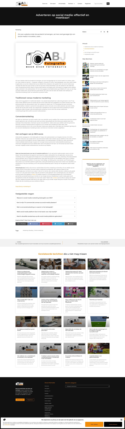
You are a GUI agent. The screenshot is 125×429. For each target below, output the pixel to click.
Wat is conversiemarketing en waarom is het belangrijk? (46, 207)
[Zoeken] (108, 3)
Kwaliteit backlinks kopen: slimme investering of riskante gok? (49, 408)
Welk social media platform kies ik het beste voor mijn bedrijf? (46, 211)
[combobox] (100, 3)
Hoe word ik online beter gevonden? (48, 329)
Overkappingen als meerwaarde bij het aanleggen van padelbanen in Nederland (98, 131)
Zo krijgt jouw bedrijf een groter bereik (26, 329)
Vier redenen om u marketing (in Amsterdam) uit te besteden (26, 356)
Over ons (44, 3)
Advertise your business (96, 299)
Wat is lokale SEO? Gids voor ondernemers (25, 300)
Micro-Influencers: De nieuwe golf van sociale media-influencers (73, 301)
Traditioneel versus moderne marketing (93, 46)
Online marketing (38, 230)
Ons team (53, 3)
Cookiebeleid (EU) (49, 395)
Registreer (88, 3)
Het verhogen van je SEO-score (91, 52)
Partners (70, 3)
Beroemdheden (48, 398)
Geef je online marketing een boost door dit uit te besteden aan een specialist (49, 301)
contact (55, 177)
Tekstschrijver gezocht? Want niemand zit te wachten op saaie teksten (74, 273)
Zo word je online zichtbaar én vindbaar (73, 356)
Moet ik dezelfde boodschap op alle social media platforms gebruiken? (46, 216)
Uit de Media (62, 3)
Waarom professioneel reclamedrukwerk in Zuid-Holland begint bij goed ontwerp (26, 273)
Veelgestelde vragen (89, 54)
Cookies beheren (113, 424)
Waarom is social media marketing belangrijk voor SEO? (46, 198)
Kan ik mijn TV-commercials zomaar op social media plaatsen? (46, 202)
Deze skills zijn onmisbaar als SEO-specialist (73, 329)
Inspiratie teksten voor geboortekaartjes (95, 356)
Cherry (34, 174)
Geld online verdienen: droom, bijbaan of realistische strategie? (49, 415)
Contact (80, 3)
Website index (48, 403)
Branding (31, 230)
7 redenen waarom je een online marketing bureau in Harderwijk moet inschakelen (50, 357)
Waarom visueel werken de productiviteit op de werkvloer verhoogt (97, 65)
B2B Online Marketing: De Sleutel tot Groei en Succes (98, 272)
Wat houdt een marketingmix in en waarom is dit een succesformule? (98, 330)
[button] (121, 420)
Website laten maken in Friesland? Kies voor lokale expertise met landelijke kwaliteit (50, 273)
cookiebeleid (7, 424)
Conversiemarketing (89, 48)
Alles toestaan (94, 424)
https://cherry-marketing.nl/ (23, 186)
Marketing (18, 29)
